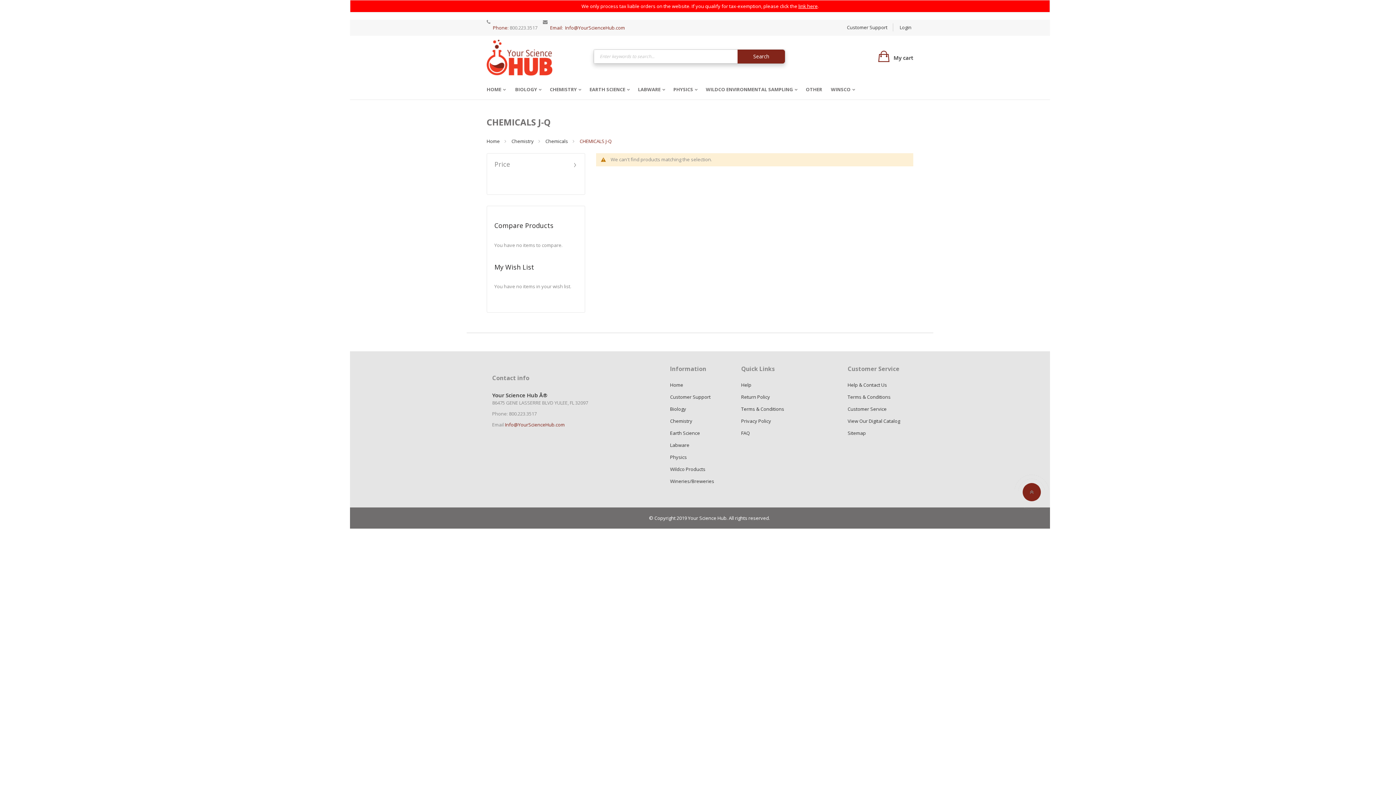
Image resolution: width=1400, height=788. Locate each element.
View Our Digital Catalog (874, 421)
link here (808, 6)
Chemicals (556, 141)
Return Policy (755, 397)
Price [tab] (502, 165)
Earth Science (607, 89)
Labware (649, 89)
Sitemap (857, 433)
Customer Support (867, 27)
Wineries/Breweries (692, 481)
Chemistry (563, 89)
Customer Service (867, 409)
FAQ (745, 433)
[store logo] (519, 57)
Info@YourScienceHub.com (595, 27)
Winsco (841, 89)
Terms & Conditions (762, 409)
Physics (683, 89)
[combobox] (689, 56)
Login (905, 27)
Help (746, 385)
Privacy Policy (756, 421)
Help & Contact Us (867, 385)
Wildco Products (687, 469)
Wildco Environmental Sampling (749, 89)
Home (494, 89)
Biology (526, 89)
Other (814, 89)
